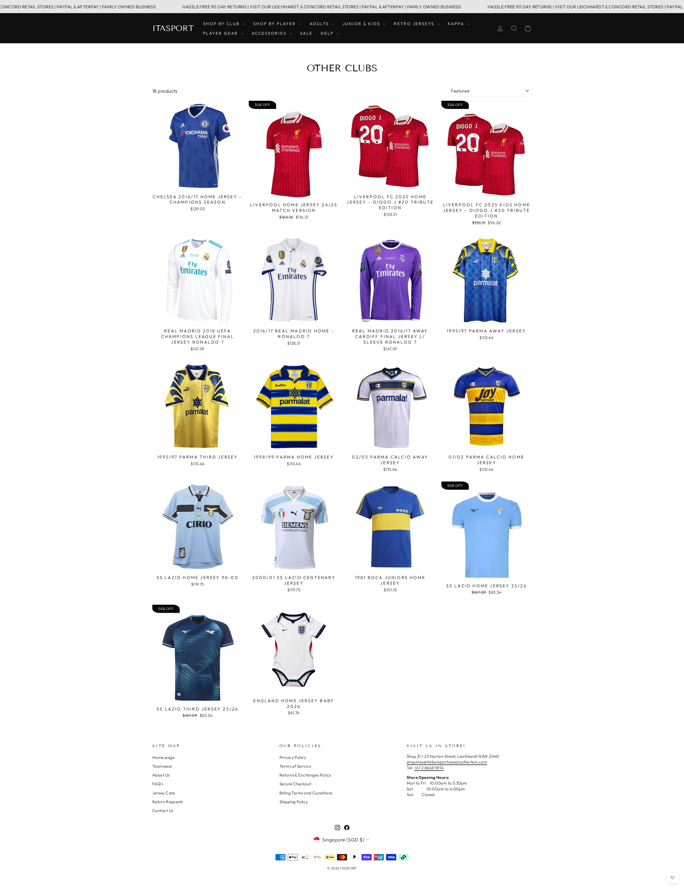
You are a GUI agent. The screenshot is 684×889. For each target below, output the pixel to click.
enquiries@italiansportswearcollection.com (447, 761)
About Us (161, 775)
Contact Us (162, 810)
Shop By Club (222, 23)
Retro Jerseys (415, 23)
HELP (328, 33)
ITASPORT (173, 28)
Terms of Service (295, 766)
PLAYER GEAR (221, 33)
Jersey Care (163, 792)
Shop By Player (275, 23)
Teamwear (162, 766)
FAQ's (157, 783)
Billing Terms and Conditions (306, 792)
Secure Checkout (295, 783)
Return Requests (167, 801)
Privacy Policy (292, 757)
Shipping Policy (293, 801)
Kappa (457, 23)
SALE (306, 33)
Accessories (270, 33)
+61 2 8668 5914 (429, 767)
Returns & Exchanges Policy (305, 775)
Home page (163, 757)
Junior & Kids (362, 23)
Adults (320, 23)
